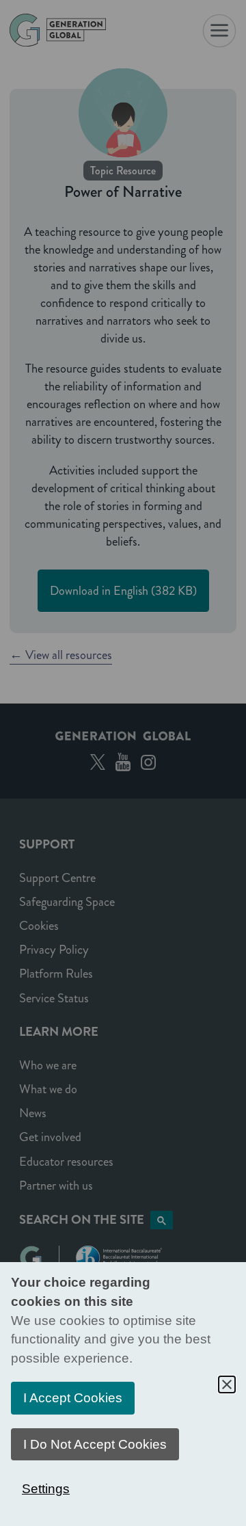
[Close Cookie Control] (227, 1384)
